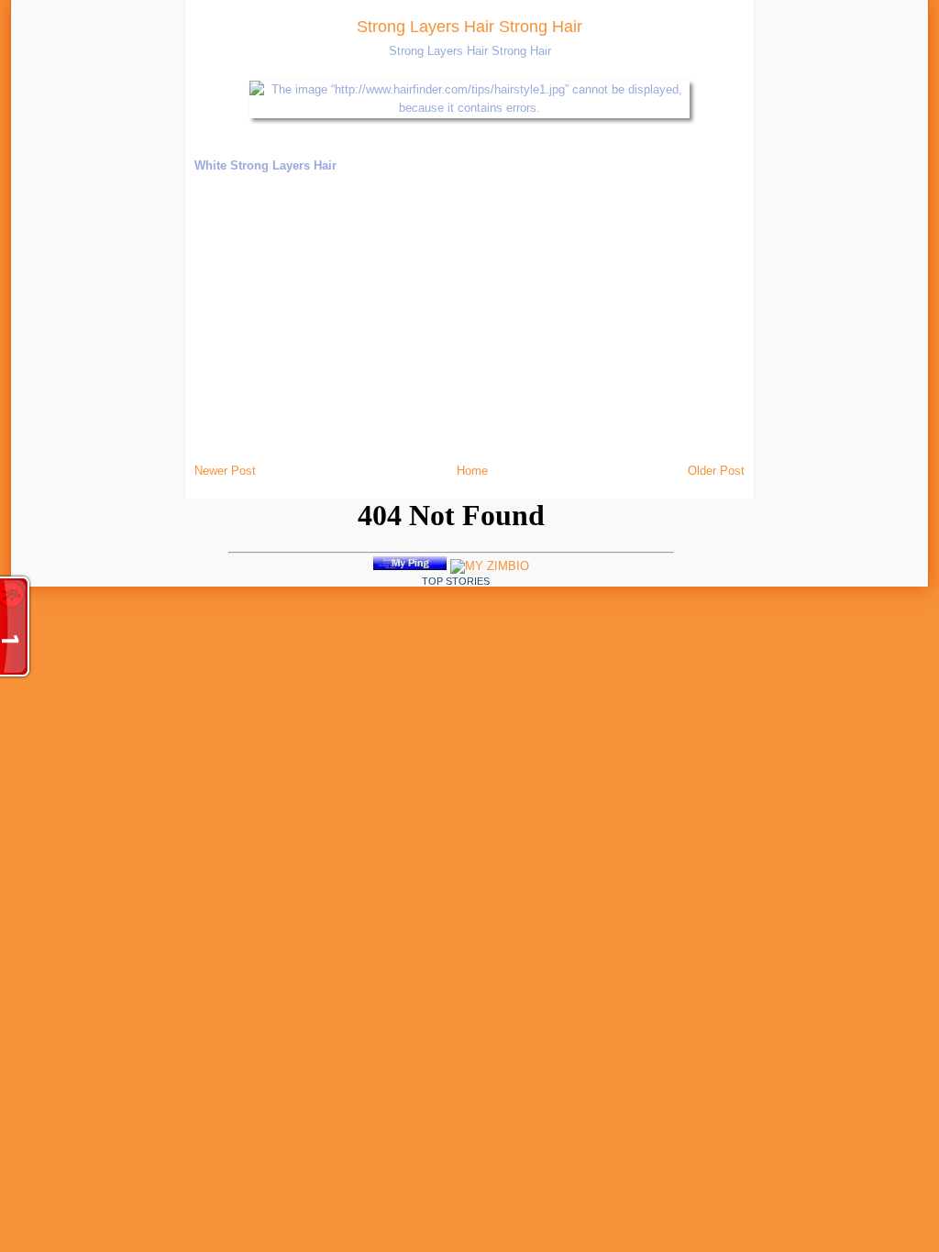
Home (472, 471)
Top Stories (456, 581)
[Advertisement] (204, 275)
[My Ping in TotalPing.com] (410, 566)
